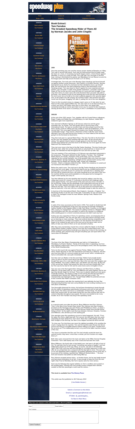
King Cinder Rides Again (39, 336)
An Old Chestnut (38, 210)
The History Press (77, 373)
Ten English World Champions (38, 179)
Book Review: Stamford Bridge (38, 169)
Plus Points (39, 68)
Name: (30, 406)
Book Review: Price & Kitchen (38, 281)
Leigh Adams (38, 230)
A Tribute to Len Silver (38, 347)
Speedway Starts (38, 139)
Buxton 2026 (38, 35)
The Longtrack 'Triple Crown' (39, 126)
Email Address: (59, 406)
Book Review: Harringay (38, 319)
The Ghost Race (38, 149)
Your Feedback (39, 27)
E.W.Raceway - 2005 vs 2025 (38, 261)
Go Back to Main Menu (78, 399)
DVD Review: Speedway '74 (38, 159)
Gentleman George (38, 55)
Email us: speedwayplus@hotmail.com (79, 393)
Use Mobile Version (78, 382)
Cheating (38, 177)
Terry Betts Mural (38, 250)
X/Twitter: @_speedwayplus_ (78, 396)
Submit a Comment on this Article (79, 390)
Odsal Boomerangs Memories (38, 106)
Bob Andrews (39, 65)
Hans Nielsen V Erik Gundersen (38, 326)
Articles (88, 15)
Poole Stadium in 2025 (38, 220)
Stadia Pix (61, 18)
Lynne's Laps (38, 116)
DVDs (42, 18)
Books (38, 18)
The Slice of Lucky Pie (39, 200)
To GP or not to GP (38, 301)
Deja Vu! (38, 96)
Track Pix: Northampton (38, 76)
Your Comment (32, 409)
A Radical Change (39, 45)
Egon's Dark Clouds (38, 86)
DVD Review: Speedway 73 (38, 271)
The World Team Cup (39, 291)
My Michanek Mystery (39, 311)
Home (39, 15)
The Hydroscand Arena (38, 190)
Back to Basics (39, 25)
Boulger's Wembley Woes (39, 240)
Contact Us (61, 15)
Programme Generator (88, 18)
